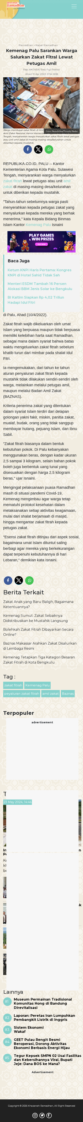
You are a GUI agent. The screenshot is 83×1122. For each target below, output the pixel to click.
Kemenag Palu (38, 225)
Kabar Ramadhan (47, 45)
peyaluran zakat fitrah (21, 694)
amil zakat (50, 694)
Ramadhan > (27, 45)
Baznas (68, 694)
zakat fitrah (13, 181)
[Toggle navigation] (63, 6)
